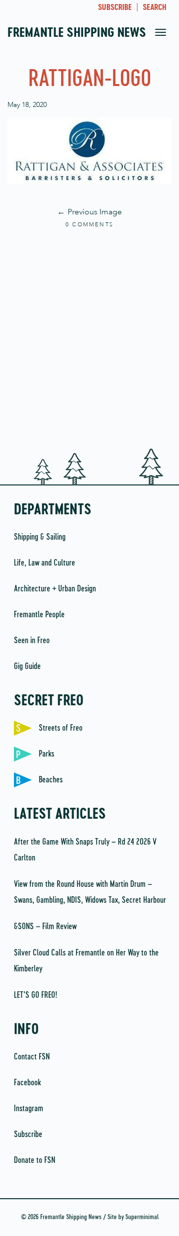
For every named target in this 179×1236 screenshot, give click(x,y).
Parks (46, 754)
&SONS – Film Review (45, 927)
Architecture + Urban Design (55, 589)
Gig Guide (27, 666)
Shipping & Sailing (40, 537)
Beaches (51, 780)
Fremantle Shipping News (76, 33)
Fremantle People (39, 615)
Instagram (28, 1109)
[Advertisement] (89, 339)
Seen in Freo (32, 641)
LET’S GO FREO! (36, 995)
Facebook (27, 1083)
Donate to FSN (34, 1160)
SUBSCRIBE (115, 8)
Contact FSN (32, 1057)
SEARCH (155, 8)
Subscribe (28, 1135)
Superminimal (142, 1217)
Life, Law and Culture (44, 563)
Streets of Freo (61, 728)
